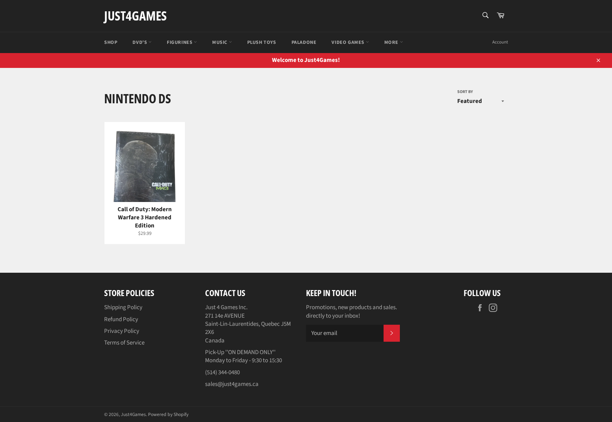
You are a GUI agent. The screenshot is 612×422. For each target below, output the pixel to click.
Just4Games (135, 15)
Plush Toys (261, 42)
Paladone (304, 42)
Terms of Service (124, 343)
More (392, 42)
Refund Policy (121, 319)
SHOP (110, 42)
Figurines (180, 42)
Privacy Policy (121, 331)
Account (500, 42)
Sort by (465, 92)
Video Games (349, 42)
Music (220, 42)
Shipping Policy (123, 307)
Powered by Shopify (168, 414)
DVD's (140, 42)
